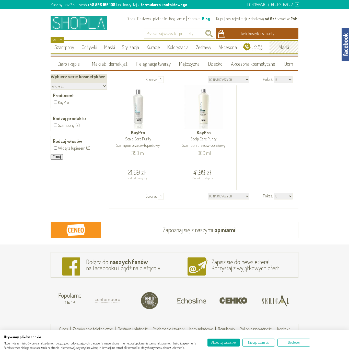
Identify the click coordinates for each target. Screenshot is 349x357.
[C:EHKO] (216, 301)
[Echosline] (174, 301)
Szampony (64, 47)
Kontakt (194, 18)
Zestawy (203, 47)
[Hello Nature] (132, 301)
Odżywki (89, 47)
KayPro (138, 139)
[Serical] (258, 301)
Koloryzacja (178, 47)
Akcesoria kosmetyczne (253, 63)
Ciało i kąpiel (69, 63)
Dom (288, 63)
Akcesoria (227, 47)
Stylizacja (130, 47)
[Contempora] (90, 301)
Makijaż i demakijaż (109, 63)
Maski (109, 47)
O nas (130, 18)
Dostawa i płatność (152, 18)
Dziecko (215, 63)
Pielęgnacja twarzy (153, 63)
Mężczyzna (189, 63)
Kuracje (153, 47)
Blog (206, 18)
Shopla (82, 23)
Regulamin (177, 18)
